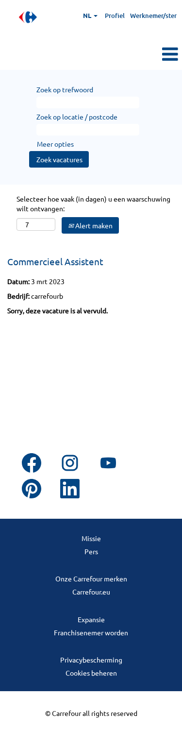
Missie (91, 538)
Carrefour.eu (91, 591)
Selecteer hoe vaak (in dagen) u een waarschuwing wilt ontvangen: (93, 203)
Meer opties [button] (55, 143)
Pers (91, 551)
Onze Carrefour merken (91, 578)
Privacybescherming (91, 659)
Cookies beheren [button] (91, 673)
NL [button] (88, 15)
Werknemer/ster (153, 15)
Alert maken (93, 225)
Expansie (91, 619)
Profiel (115, 15)
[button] (151, 54)
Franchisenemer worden (91, 632)
